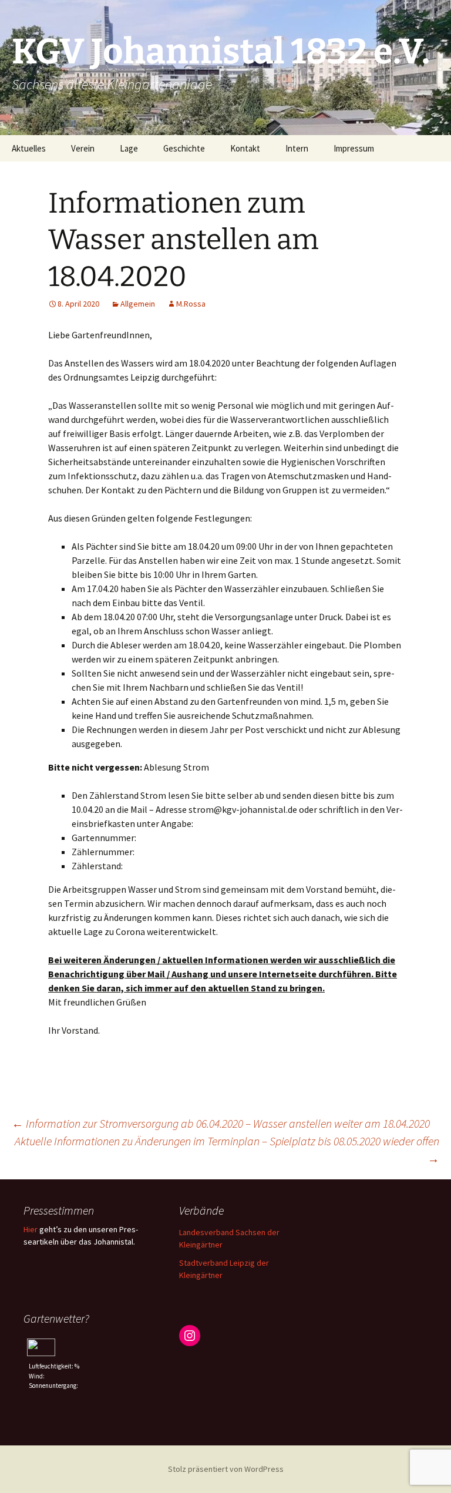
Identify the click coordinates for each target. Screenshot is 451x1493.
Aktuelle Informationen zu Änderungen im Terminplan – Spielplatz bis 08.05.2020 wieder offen (227, 1150)
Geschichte (184, 148)
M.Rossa (191, 303)
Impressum (354, 148)
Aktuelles (29, 148)
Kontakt (245, 148)
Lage (129, 148)
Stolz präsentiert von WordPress (226, 1469)
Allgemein (137, 303)
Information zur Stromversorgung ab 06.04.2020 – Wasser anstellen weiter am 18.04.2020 (221, 1123)
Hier (30, 1229)
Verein (83, 148)
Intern (296, 148)
